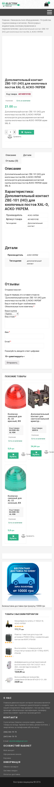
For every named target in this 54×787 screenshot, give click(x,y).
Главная (5, 20)
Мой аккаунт (8, 750)
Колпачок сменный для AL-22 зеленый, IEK (15, 499)
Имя (7, 332)
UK (6, 3)
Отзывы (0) (12, 161)
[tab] (11, 155)
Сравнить (17, 137)
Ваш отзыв (10, 317)
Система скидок (10, 771)
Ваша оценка (11, 311)
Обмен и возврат (10, 767)
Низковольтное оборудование (25, 20)
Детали (27, 155)
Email (8, 341)
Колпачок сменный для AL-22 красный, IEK (15, 417)
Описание (11, 155)
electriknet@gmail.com (18, 741)
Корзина (7, 758)
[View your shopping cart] (46, 5)
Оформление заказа (12, 754)
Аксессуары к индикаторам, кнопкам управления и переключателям (21, 26)
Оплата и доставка (11, 774)
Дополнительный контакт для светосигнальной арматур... (40, 417)
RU (3, 3)
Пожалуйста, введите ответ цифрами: (22, 351)
